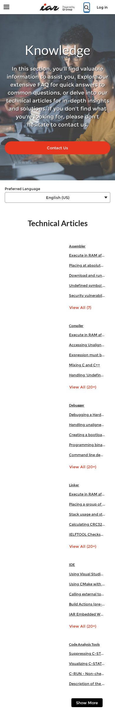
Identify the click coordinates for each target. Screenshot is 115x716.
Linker (74, 485)
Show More (87, 702)
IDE (72, 564)
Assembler (77, 246)
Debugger (76, 405)
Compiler (76, 325)
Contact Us (57, 147)
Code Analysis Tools (84, 644)
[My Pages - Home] (57, 7)
